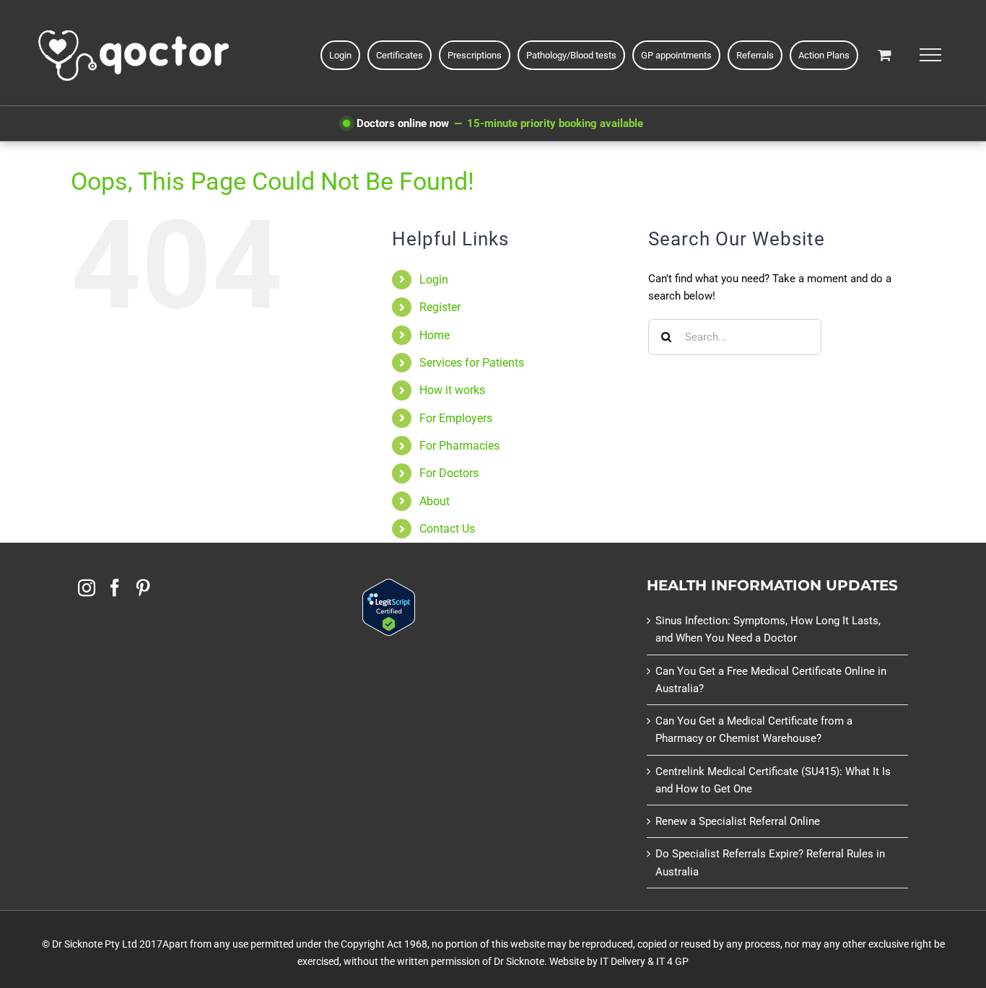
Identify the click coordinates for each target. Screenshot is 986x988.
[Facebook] (114, 587)
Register (440, 307)
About (434, 501)
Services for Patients (471, 363)
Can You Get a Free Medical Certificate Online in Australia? (770, 680)
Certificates (399, 55)
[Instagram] (86, 587)
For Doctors (449, 473)
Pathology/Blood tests (571, 55)
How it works (452, 390)
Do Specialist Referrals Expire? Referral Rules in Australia (770, 862)
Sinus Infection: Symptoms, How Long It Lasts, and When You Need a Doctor (768, 629)
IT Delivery (622, 961)
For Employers (455, 418)
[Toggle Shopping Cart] (884, 54)
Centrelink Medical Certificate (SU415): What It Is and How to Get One (773, 780)
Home (434, 335)
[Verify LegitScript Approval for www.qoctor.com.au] (388, 587)
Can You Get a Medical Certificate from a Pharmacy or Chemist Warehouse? (753, 729)
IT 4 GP (672, 961)
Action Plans (824, 55)
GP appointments (676, 55)
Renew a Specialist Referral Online (737, 821)
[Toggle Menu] (930, 54)
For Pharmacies (459, 446)
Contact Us (447, 528)
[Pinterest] (143, 587)
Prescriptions (475, 55)
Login (433, 280)
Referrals (755, 55)
